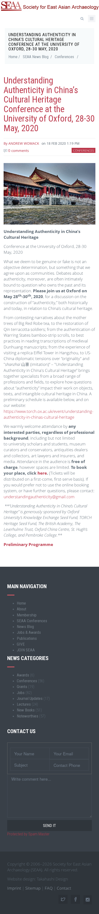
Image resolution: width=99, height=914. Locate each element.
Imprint (14, 888)
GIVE (21, 644)
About (21, 609)
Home (21, 603)
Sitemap (33, 888)
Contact (64, 888)
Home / (14, 57)
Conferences (64, 57)
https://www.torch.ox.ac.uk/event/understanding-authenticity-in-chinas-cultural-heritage (48, 414)
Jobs (21, 692)
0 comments (18, 150)
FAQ (49, 888)
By (21, 143)
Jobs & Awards (29, 632)
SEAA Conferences (32, 620)
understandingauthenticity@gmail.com (39, 496)
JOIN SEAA (26, 650)
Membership (27, 615)
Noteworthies (27, 716)
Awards (23, 675)
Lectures (24, 704)
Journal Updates (30, 698)
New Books (26, 710)
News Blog (25, 626)
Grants (22, 686)
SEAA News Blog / (37, 57)
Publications (27, 638)
